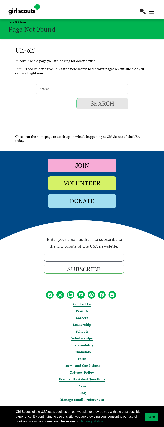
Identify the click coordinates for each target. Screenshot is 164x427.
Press (82, 386)
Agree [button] (152, 416)
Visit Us (82, 311)
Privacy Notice (92, 421)
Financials (82, 352)
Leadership (82, 325)
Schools (82, 331)
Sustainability (82, 345)
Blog (82, 393)
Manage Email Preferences (82, 400)
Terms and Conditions (82, 366)
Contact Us (82, 304)
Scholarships (82, 338)
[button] (143, 11)
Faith (82, 359)
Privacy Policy (82, 372)
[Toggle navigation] (152, 12)
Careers (82, 318)
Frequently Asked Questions (82, 379)
